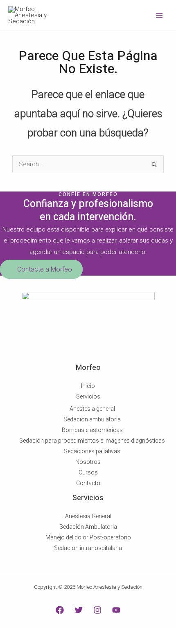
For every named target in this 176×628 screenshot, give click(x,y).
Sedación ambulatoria (92, 419)
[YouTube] (116, 610)
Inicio (88, 386)
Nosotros (88, 462)
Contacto (88, 483)
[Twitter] (78, 610)
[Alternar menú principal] (159, 15)
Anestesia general (92, 408)
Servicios (88, 396)
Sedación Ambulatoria (88, 526)
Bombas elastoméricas (92, 430)
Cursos (88, 472)
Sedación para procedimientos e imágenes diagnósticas (92, 440)
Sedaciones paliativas (92, 451)
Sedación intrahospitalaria (88, 548)
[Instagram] (97, 610)
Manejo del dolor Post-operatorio (88, 537)
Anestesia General (88, 516)
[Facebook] (60, 610)
